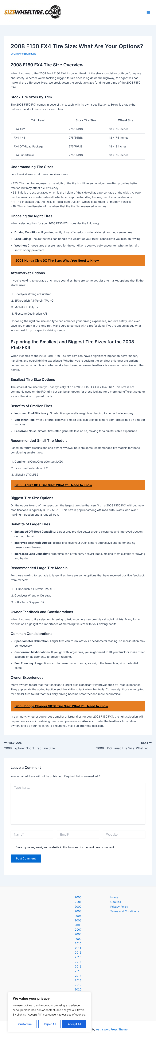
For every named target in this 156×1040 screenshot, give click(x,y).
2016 (78, 971)
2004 (78, 916)
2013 (78, 957)
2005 (78, 920)
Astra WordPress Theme (111, 1029)
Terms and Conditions (124, 911)
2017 (78, 975)
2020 (78, 989)
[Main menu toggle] (148, 12)
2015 (78, 966)
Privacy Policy (119, 906)
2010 (78, 943)
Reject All (50, 1024)
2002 (78, 906)
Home (114, 897)
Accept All (74, 1024)
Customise (25, 1024)
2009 (78, 939)
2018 (78, 980)
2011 (78, 948)
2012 (78, 952)
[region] (49, 1012)
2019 (78, 985)
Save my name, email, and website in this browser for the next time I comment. (65, 847)
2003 (78, 911)
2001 (78, 902)
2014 (78, 962)
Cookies (115, 902)
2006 (78, 925)
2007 (78, 929)
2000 (78, 897)
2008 (78, 934)
